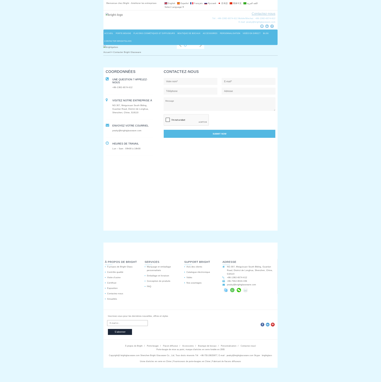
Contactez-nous (263, 13)
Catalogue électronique (198, 272)
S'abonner (120, 332)
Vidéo (189, 277)
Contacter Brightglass (118, 41)
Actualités (112, 299)
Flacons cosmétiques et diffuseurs (154, 33)
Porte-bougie (123, 33)
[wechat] (238, 290)
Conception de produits (158, 281)
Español (184, 3)
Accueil (108, 33)
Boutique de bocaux (189, 33)
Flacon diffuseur (170, 346)
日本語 (224, 3)
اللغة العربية (252, 3)
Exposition (112, 288)
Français (198, 3)
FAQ (149, 286)
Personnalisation (230, 33)
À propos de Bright (134, 346)
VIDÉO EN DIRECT (252, 33)
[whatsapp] (232, 290)
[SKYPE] (225, 290)
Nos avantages (194, 283)
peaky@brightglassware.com (260, 22)
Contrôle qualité (115, 272)
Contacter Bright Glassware (127, 52)
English (171, 3)
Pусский (211, 3)
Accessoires (210, 33)
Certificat (111, 283)
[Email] (245, 290)
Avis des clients (194, 266)
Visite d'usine (114, 277)
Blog (266, 33)
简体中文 (237, 3)
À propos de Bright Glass (119, 266)
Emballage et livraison (158, 275)
